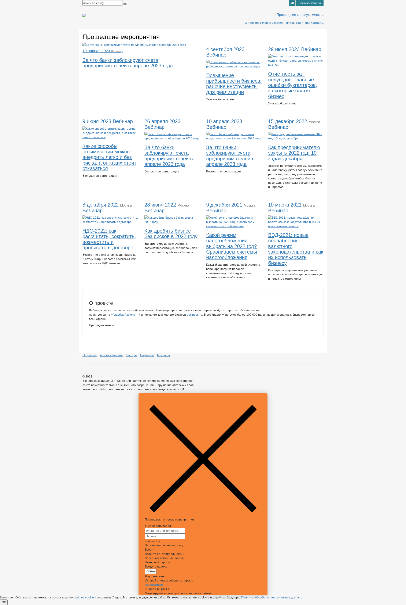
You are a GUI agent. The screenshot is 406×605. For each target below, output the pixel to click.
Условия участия (272, 22)
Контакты (317, 22)
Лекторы (290, 22)
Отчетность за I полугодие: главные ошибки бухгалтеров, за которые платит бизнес (292, 85)
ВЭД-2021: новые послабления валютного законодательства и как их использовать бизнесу (295, 249)
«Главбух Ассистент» (125, 314)
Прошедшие (287, 15)
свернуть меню (309, 15)
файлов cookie (84, 597)
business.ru (194, 314)
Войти (151, 571)
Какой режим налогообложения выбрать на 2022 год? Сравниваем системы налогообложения (231, 246)
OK (4, 602)
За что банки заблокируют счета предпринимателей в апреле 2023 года (168, 155)
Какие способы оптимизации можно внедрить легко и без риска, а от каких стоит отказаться (109, 157)
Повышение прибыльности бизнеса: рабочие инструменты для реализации (234, 83)
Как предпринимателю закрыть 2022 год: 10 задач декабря (294, 152)
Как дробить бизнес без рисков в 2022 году (171, 233)
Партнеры (303, 22)
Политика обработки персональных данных (271, 597)
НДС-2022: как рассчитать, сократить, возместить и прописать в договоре (109, 239)
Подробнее (217, 106)
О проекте (252, 22)
